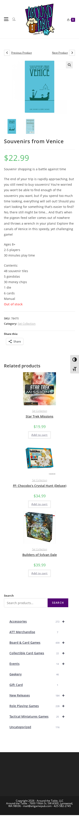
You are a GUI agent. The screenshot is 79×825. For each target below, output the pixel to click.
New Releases (37, 695)
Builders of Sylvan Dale (39, 555)
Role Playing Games (37, 706)
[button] (69, 64)
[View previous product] (7, 53)
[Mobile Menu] (6, 19)
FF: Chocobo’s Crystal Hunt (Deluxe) (39, 486)
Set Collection (27, 324)
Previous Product (21, 53)
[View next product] (72, 53)
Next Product (60, 53)
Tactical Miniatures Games (37, 716)
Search (9, 596)
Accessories (37, 621)
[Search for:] (12, 19)
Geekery (34, 674)
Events (37, 664)
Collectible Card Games (37, 653)
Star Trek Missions (39, 416)
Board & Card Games (37, 642)
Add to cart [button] (39, 435)
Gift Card (33, 685)
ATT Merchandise (33, 632)
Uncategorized (34, 727)
